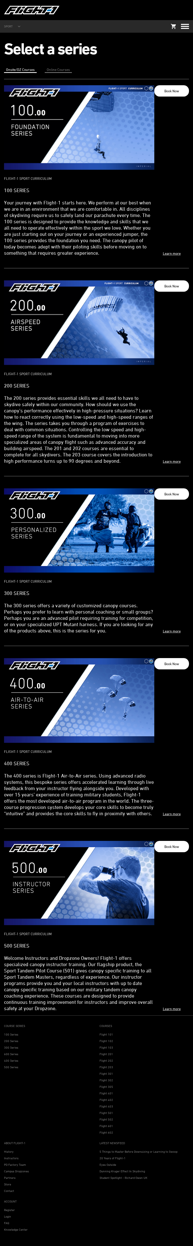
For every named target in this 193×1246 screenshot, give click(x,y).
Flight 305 (106, 1087)
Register (9, 1210)
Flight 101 (106, 1034)
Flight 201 (106, 1054)
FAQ (6, 1223)
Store (7, 1184)
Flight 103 (106, 1047)
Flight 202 (106, 1060)
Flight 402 (106, 1100)
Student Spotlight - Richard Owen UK (123, 1178)
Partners (10, 1178)
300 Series (11, 1047)
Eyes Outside (108, 1165)
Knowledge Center (16, 1229)
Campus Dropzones (16, 1171)
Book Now (171, 91)
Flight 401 (106, 1093)
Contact (9, 1191)
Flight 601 (106, 1126)
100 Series (11, 1034)
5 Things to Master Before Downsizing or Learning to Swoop (138, 1151)
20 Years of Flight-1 (113, 1158)
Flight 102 (106, 1041)
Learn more (172, 253)
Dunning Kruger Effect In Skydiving (122, 1171)
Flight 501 (106, 1113)
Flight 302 (106, 1080)
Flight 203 (106, 1067)
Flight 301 (106, 1074)
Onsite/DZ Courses (20, 69)
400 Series (11, 1060)
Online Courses (58, 69)
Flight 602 (106, 1132)
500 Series (11, 1067)
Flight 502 (106, 1119)
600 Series (11, 1054)
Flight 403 (106, 1106)
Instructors (11, 1158)
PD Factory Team (15, 1165)
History (9, 1151)
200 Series (11, 1041)
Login (7, 1216)
